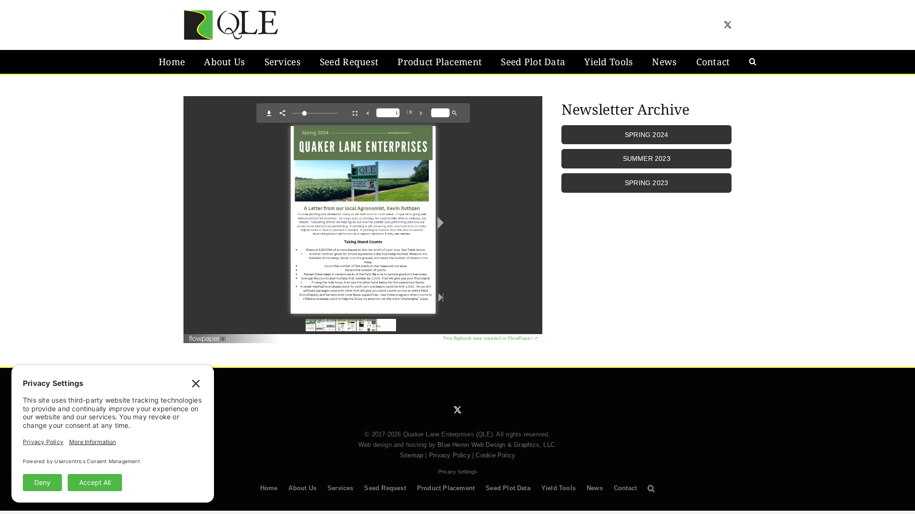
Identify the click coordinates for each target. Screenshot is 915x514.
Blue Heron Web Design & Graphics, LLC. (497, 444)
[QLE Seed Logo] (231, 13)
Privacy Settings (457, 471)
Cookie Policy (495, 455)
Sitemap (411, 455)
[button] (753, 62)
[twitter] (728, 25)
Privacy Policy (449, 455)
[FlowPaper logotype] (208, 335)
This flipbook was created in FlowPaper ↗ (490, 338)
